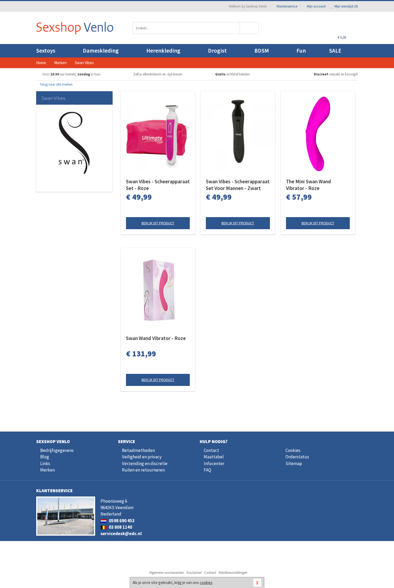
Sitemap (293, 463)
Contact (211, 450)
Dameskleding (101, 50)
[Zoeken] (249, 28)
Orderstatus (297, 457)
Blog (44, 457)
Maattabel (214, 457)
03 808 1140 (120, 527)
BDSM (261, 50)
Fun (301, 50)
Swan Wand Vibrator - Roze (156, 338)
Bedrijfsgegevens (57, 450)
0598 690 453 (121, 521)
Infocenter (214, 463)
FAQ (207, 470)
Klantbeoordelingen (233, 572)
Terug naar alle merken (56, 84)
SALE (335, 50)
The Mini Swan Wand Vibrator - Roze (308, 184)
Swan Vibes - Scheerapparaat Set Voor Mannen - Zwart (238, 184)
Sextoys (45, 50)
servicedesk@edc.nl (121, 533)
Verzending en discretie (145, 463)
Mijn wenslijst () (346, 6)
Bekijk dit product (158, 223)
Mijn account (316, 6)
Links (45, 463)
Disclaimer (194, 572)
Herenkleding (163, 50)
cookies (206, 582)
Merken (47, 470)
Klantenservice (287, 6)
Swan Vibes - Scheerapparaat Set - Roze (158, 184)
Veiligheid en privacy (142, 457)
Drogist (217, 50)
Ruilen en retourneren (143, 470)
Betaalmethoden (138, 450)
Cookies (292, 450)
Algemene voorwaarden (166, 572)
